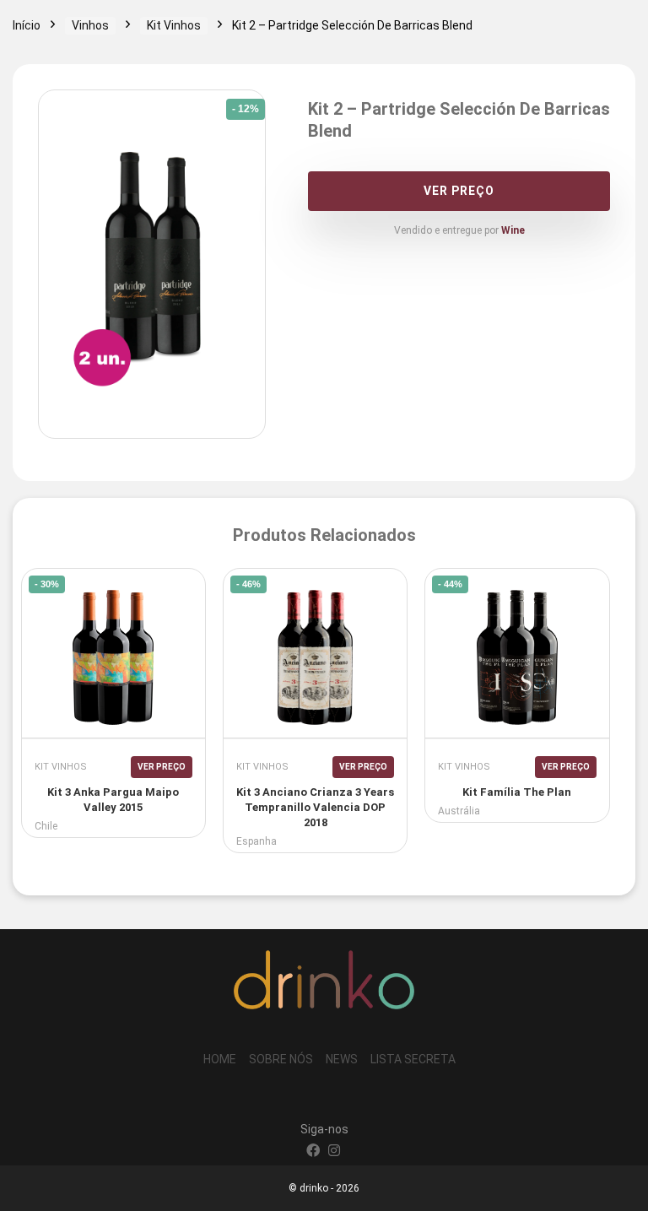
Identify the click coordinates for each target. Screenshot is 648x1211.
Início (26, 25)
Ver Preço (459, 190)
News (342, 1059)
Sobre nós (281, 1059)
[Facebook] (313, 1151)
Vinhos (90, 25)
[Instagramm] (334, 1151)
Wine (513, 230)
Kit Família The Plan (516, 792)
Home (219, 1059)
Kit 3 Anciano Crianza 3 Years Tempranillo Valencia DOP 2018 (315, 807)
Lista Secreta (413, 1059)
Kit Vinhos (174, 25)
